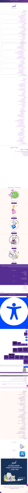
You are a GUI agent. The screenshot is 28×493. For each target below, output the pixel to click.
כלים (24, 118)
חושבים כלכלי (24, 29)
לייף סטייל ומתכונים (24, 34)
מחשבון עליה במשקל (21, 46)
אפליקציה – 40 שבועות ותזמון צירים (19, 52)
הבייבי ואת (25, 23)
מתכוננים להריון (23, 12)
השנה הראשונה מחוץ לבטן (21, 95)
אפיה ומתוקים (22, 41)
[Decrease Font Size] (27, 331)
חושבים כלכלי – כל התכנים (21, 417)
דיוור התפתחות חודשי (21, 56)
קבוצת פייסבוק (22, 129)
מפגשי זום (25, 438)
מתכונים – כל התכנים (22, 427)
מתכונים (24, 107)
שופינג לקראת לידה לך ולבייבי (21, 21)
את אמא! (24, 24)
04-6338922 (25, 155)
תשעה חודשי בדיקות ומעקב (21, 398)
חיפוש (27, 491)
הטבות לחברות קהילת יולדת (21, 57)
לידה (25, 19)
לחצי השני (25, 28)
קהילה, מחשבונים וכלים (23, 42)
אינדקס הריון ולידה (21, 67)
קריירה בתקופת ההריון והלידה (21, 33)
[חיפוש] (0, 492)
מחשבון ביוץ (22, 44)
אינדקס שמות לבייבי (21, 64)
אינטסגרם (22, 130)
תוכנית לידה (22, 55)
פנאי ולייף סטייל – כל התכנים (21, 423)
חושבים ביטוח (23, 30)
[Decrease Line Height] (27, 340)
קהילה (24, 59)
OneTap (24, 326)
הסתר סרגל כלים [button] (25, 328)
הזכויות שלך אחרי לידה (22, 32)
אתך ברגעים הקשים (22, 18)
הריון (25, 82)
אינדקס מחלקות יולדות (21, 66)
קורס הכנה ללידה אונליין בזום (22, 75)
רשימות (24, 68)
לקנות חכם (23, 35)
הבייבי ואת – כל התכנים (22, 411)
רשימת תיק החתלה (21, 71)
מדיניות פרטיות (2, 376)
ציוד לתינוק (22, 142)
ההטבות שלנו (22, 53)
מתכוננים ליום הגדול (22, 20)
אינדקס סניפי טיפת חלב (21, 65)
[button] (27, 296)
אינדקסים (24, 435)
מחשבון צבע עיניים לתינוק (20, 47)
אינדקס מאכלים (22, 63)
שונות (23, 40)
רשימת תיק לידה (21, 70)
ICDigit (3, 292)
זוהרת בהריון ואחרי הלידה (22, 36)
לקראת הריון (24, 11)
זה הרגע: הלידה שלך (22, 22)
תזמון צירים (22, 117)
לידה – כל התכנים (22, 405)
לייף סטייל (23, 106)
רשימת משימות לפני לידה (20, 72)
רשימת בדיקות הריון (21, 69)
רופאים (23, 151)
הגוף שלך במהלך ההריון (22, 397)
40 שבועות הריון (23, 83)
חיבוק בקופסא (24, 10)
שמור (5, 384)
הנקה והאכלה (23, 25)
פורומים (23, 60)
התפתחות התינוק (23, 410)
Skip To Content (26, 364)
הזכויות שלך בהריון (22, 31)
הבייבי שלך (23, 94)
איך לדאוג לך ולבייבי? (22, 17)
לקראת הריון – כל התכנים (21, 394)
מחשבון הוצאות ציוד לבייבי (20, 48)
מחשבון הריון (22, 45)
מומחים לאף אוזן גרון (20, 151)
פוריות (24, 13)
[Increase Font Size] (27, 328)
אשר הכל (3, 384)
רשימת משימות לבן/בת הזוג (20, 141)
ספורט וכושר (23, 37)
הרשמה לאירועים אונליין (21, 54)
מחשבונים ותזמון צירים (22, 43)
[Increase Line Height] (27, 337)
